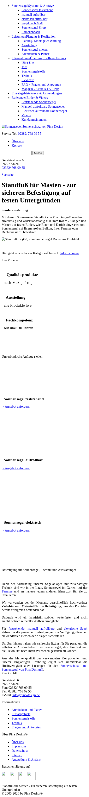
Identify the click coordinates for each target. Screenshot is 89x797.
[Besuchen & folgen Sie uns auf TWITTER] (14, 779)
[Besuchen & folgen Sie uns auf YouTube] (31, 779)
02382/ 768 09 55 (29, 133)
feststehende (16, 628)
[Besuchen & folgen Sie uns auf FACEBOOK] (6, 779)
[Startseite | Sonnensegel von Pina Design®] (32, 126)
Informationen (69, 253)
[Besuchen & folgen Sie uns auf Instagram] (23, 779)
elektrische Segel (75, 628)
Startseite (7, 174)
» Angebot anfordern (16, 406)
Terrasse (7, 591)
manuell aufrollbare (41, 628)
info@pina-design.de (26, 695)
